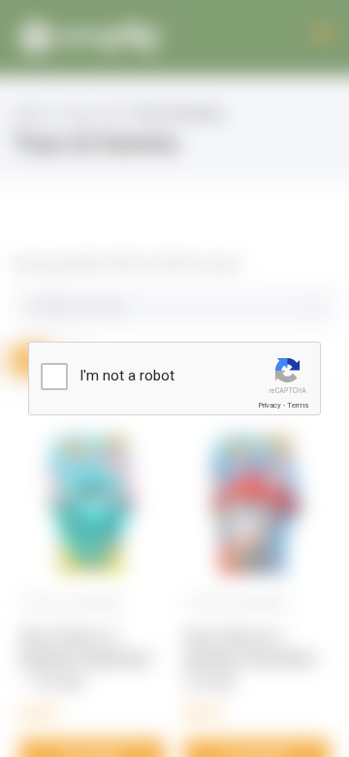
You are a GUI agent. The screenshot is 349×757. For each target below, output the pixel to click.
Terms (297, 405)
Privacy (269, 405)
